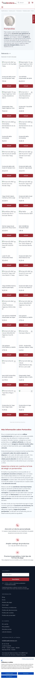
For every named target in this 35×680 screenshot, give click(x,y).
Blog (3, 597)
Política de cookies (8, 613)
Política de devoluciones (9, 610)
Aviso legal (5, 605)
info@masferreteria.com (9, 640)
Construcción (12, 10)
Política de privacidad (8, 615)
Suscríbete (15, 579)
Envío (3, 600)
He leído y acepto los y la (15, 583)
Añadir (9, 86)
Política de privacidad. (11, 584)
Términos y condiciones (19, 583)
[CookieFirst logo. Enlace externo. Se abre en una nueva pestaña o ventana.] (1, 660)
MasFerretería (4, 10)
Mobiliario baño (26, 10)
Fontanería (18, 10)
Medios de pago (7, 602)
